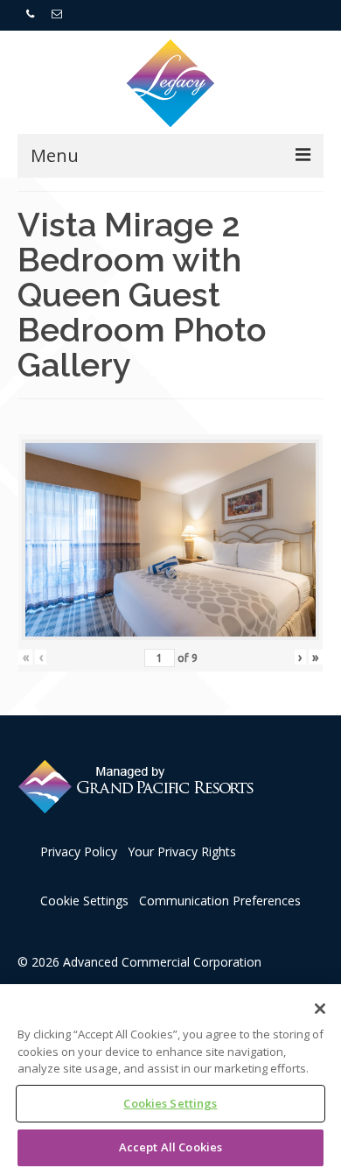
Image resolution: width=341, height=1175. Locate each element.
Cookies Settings (170, 1103)
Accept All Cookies (170, 1147)
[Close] (320, 1008)
